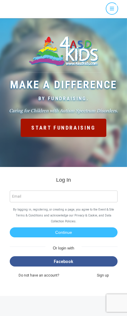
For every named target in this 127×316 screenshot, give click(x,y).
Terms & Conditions (29, 215)
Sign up (103, 275)
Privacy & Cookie (85, 215)
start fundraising (63, 128)
